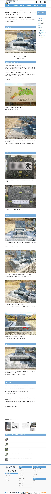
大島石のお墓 (7, 480)
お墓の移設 (40, 27)
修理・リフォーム (41, 18)
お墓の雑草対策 (21, 485)
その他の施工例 (40, 30)
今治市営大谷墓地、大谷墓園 (37, 468)
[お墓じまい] (33, 423)
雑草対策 (39, 25)
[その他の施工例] (8, 425)
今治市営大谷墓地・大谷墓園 (15, 419)
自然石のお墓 (7, 478)
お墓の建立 (10, 419)
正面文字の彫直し (21, 473)
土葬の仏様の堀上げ (21, 478)
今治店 (34, 480)
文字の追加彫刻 (21, 468)
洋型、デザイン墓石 (7, 475)
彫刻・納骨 (40, 20)
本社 (34, 482)
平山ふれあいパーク (41, 35)
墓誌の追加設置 (40, 23)
